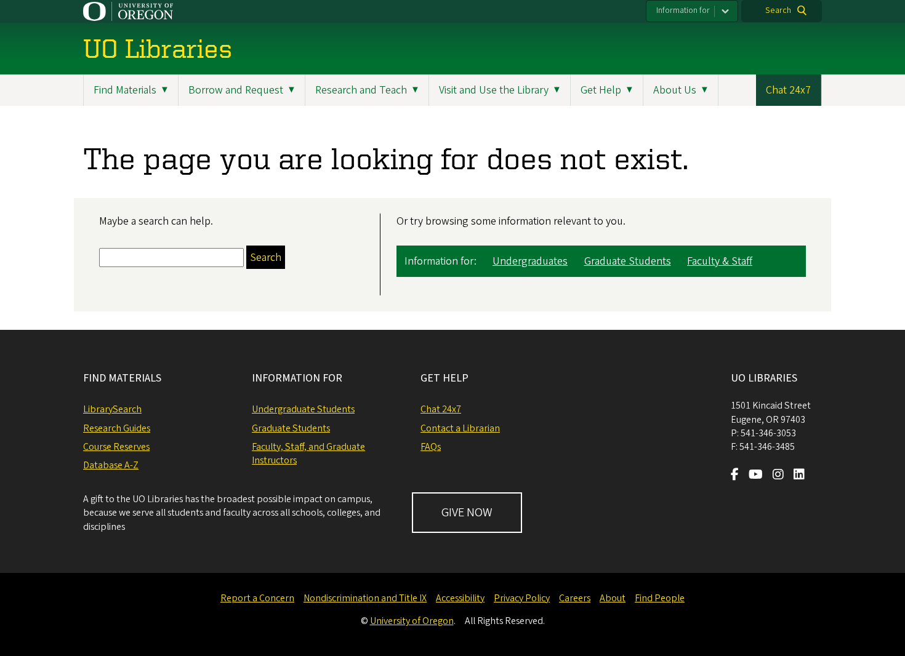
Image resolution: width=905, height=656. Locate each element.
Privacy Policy (522, 598)
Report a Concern (257, 598)
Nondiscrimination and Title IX (365, 598)
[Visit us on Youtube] (756, 475)
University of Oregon (412, 621)
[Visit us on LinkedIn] (799, 475)
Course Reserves (116, 447)
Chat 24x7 (788, 90)
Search (778, 10)
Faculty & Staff (719, 261)
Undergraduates (530, 261)
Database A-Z (111, 465)
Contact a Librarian (460, 428)
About (612, 598)
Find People (660, 598)
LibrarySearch (112, 409)
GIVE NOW (467, 512)
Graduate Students (627, 261)
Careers (574, 598)
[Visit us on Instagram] (778, 475)
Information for (683, 10)
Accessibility (460, 598)
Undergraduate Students (303, 409)
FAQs (430, 447)
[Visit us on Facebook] (735, 475)
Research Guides (116, 428)
